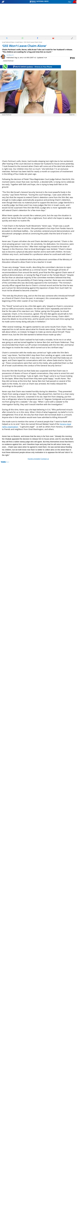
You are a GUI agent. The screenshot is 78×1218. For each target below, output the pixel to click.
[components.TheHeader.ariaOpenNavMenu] (12, 2)
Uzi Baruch (10, 55)
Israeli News (19, 42)
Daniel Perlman (8, 61)
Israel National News (8, 42)
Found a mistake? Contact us (38, 459)
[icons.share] (75, 1)
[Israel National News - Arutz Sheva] (39, 2)
